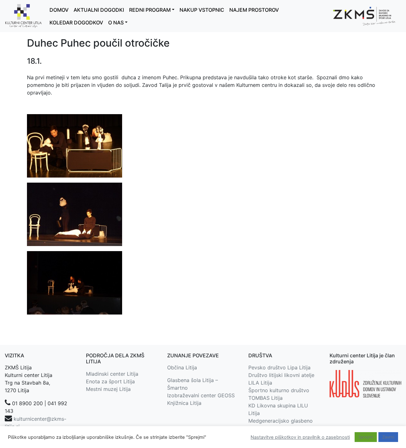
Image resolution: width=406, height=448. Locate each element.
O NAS (116, 22)
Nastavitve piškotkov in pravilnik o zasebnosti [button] (300, 437)
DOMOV (59, 10)
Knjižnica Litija (184, 403)
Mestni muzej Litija (108, 389)
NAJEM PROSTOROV (254, 10)
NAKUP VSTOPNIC (202, 10)
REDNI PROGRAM (150, 10)
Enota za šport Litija (110, 381)
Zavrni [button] (388, 436)
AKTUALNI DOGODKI (99, 10)
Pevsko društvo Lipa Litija (279, 367)
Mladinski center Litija (112, 374)
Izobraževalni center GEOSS (201, 395)
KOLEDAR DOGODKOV (76, 22)
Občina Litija (182, 367)
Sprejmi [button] (365, 436)
